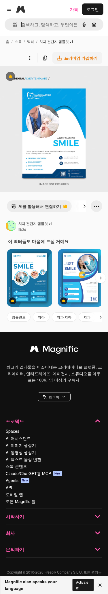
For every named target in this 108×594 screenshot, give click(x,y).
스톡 (18, 41)
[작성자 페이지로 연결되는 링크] (11, 226)
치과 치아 (64, 316)
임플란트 (19, 316)
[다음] (84, 206)
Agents (17, 480)
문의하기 (15, 549)
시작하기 (15, 516)
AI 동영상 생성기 (21, 452)
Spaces (12, 431)
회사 (10, 533)
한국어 (54, 396)
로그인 (93, 9)
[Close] (100, 585)
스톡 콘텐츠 (16, 466)
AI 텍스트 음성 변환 (23, 459)
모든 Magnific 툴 (20, 501)
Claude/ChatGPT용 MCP (33, 473)
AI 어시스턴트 (18, 438)
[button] (54, 396)
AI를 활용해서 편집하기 (36, 207)
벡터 (30, 41)
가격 (74, 9)
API (9, 487)
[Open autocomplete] (13, 24)
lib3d (22, 229)
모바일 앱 (14, 494)
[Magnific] (54, 350)
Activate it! (82, 585)
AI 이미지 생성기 (21, 445)
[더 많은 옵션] (29, 58)
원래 (33, 77)
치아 (41, 316)
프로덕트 (15, 421)
